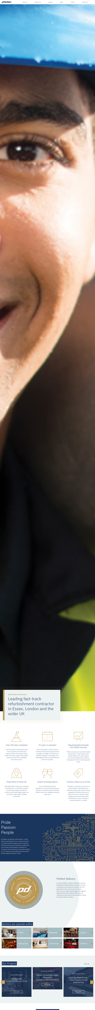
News (61, 2)
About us (25, 2)
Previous (3, 982)
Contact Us (85, 2)
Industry (50, 2)
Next (92, 982)
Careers (73, 2)
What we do (38, 2)
